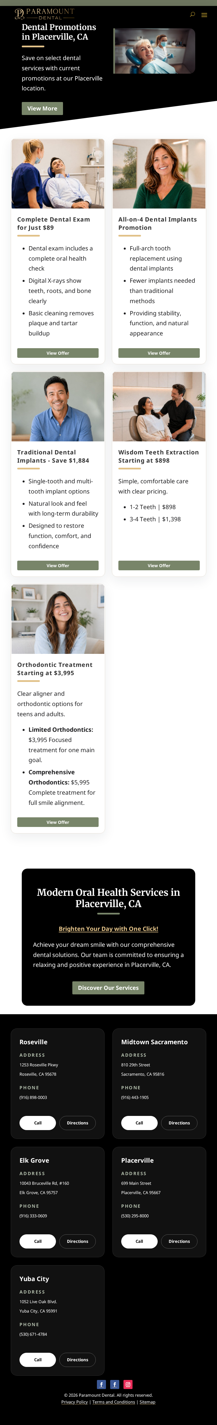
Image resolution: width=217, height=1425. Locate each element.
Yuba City (34, 1278)
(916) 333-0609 (33, 1215)
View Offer (58, 353)
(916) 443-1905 (135, 1097)
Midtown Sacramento (154, 1041)
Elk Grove (34, 1160)
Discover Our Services (108, 988)
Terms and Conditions (113, 1402)
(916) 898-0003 (33, 1097)
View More (42, 108)
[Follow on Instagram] (128, 1384)
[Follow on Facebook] (101, 1384)
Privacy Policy (74, 1402)
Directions (77, 1123)
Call (38, 1123)
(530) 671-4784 (33, 1334)
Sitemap (147, 1402)
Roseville (33, 1041)
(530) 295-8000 (135, 1215)
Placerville (137, 1160)
